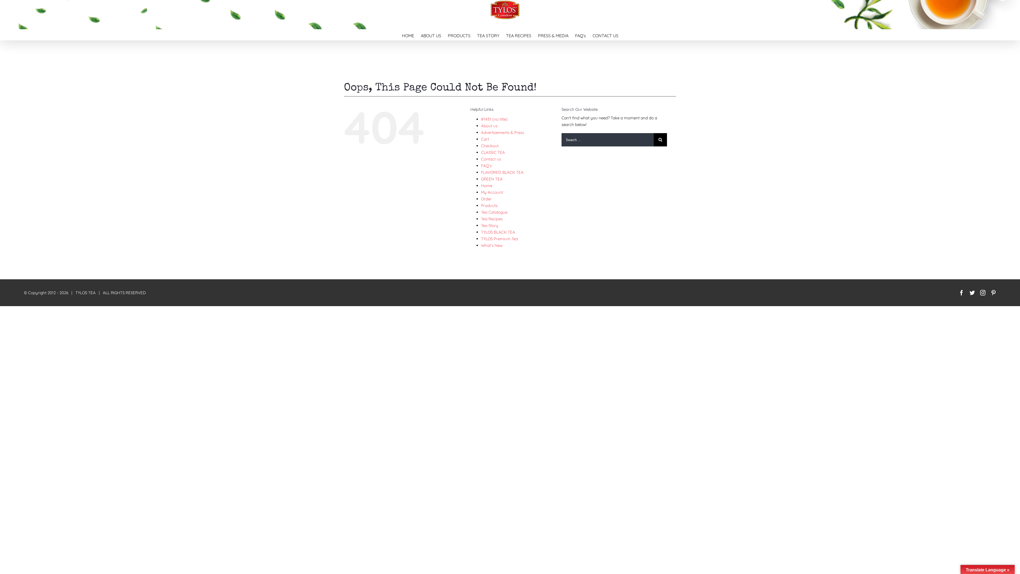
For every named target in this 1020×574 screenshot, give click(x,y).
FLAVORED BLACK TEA (502, 172)
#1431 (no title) (494, 119)
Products (489, 205)
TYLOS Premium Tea (499, 238)
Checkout (490, 145)
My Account (492, 192)
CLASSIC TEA (493, 152)
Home (486, 185)
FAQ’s (486, 165)
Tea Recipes (492, 218)
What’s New (492, 245)
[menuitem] (411, 34)
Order (486, 198)
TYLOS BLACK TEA (498, 232)
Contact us (491, 159)
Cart (485, 139)
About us (489, 125)
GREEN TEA (492, 179)
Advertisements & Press (502, 132)
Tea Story (489, 225)
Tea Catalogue (494, 212)
